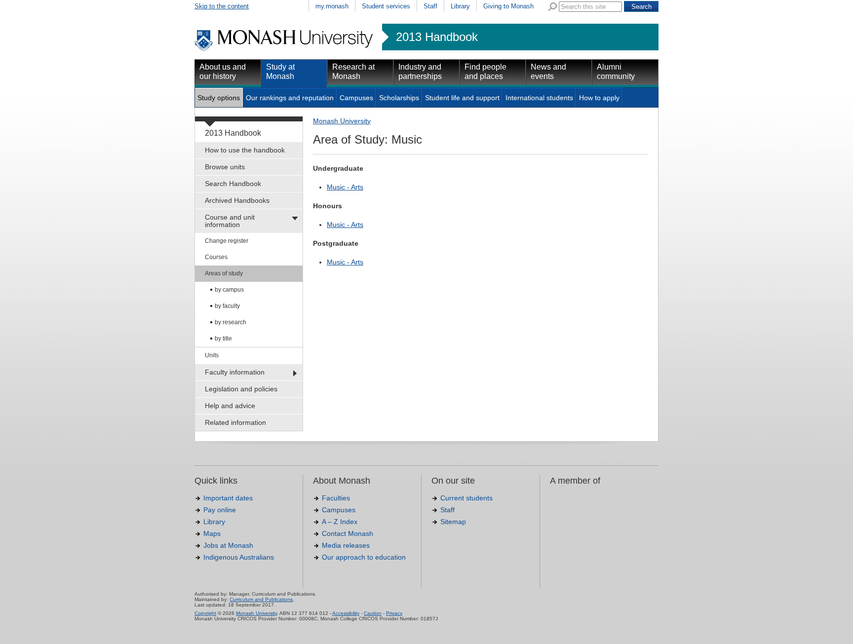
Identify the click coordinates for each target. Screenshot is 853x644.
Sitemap (453, 522)
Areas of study (224, 273)
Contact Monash (347, 533)
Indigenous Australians (238, 557)
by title (223, 338)
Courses (216, 257)
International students (539, 98)
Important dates (228, 498)
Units (212, 355)
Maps (212, 533)
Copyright (205, 613)
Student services (386, 6)
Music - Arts (345, 187)
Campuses (356, 98)
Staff (430, 6)
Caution (373, 613)
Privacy (394, 613)
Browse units (225, 167)
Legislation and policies (241, 389)
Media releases (346, 545)
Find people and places (485, 71)
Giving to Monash (508, 6)
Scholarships (399, 98)
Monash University (342, 121)
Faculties (336, 498)
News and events (548, 71)
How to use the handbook (245, 150)
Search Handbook (233, 184)
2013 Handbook (437, 37)
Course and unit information (230, 220)
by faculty (227, 306)
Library (460, 6)
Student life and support (462, 98)
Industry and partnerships (420, 71)
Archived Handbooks (237, 200)
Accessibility (345, 613)
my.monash (332, 6)
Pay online (219, 510)
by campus (229, 289)
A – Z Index (339, 522)
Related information (235, 422)
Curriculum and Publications (261, 599)
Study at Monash (280, 71)
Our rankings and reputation (290, 98)
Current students (466, 498)
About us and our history (222, 71)
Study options (218, 98)
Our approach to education (364, 557)
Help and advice (230, 406)
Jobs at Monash (228, 545)
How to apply (599, 98)
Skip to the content (221, 6)
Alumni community (616, 71)
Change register (226, 240)
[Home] (284, 49)
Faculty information (235, 372)
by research (230, 322)
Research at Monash (353, 71)
